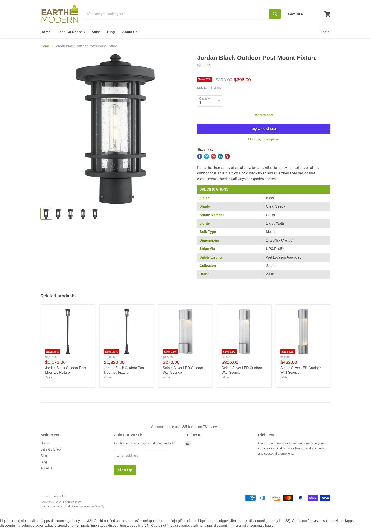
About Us (130, 32)
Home (45, 32)
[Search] (275, 14)
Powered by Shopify (91, 506)
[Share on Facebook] (199, 156)
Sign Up (125, 470)
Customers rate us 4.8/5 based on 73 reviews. (185, 427)
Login (325, 32)
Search (45, 496)
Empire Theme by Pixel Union (59, 506)
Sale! (96, 32)
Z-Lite (206, 65)
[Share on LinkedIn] (220, 156)
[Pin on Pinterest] (227, 156)
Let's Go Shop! (70, 32)
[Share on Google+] (213, 156)
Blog (111, 32)
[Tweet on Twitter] (206, 156)
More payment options (264, 139)
